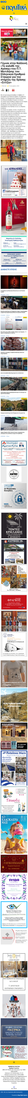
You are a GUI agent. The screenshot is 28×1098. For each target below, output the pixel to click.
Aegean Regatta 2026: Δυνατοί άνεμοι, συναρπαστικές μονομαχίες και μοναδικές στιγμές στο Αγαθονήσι (12, 433)
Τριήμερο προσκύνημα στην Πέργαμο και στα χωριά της (13, 412)
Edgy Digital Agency (22, 1095)
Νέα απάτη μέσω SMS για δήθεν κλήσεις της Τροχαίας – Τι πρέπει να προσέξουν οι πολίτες (13, 332)
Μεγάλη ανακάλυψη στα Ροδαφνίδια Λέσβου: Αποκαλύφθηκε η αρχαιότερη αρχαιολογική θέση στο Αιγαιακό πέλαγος (14, 312)
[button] (26, 24)
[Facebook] (3, 2)
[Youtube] (5, 2)
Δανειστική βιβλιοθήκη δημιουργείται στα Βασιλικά (12, 373)
